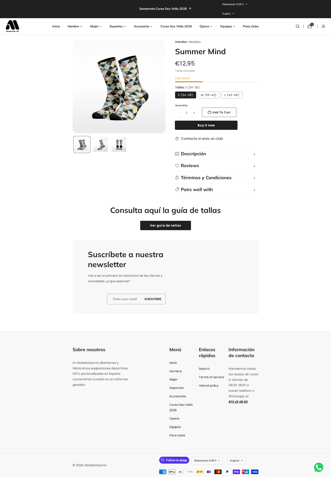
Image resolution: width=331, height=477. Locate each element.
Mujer (173, 379)
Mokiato (195, 41)
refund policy (209, 385)
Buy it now (206, 125)
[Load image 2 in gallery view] (100, 144)
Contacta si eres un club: (202, 138)
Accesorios (177, 396)
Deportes (176, 388)
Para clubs (251, 26)
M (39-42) (209, 95)
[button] (73, 26)
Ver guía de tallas (165, 225)
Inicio (56, 26)
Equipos (175, 427)
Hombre (175, 371)
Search (204, 369)
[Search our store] (297, 26)
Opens (174, 418)
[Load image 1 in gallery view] (82, 144)
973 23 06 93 (238, 402)
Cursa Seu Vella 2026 (176, 26)
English (226, 13)
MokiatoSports (95, 465)
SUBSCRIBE (152, 299)
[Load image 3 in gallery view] (119, 144)
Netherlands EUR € (233, 4)
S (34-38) (185, 95)
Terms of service (211, 377)
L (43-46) (231, 95)
